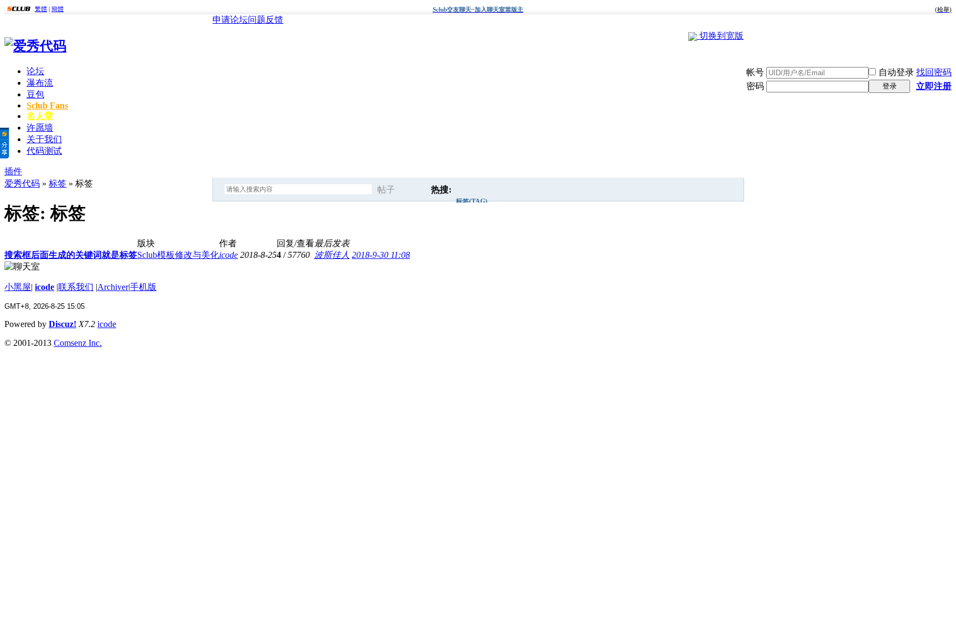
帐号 (755, 72)
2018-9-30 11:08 (381, 255)
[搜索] (416, 190)
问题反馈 (265, 19)
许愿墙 (40, 127)
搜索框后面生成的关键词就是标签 (70, 255)
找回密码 (934, 72)
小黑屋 (17, 287)
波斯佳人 (332, 255)
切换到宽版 (721, 35)
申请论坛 (230, 19)
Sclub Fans (47, 105)
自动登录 (896, 72)
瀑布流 (40, 82)
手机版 (143, 287)
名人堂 (40, 116)
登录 (889, 86)
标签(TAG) (471, 201)
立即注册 (934, 86)
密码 (755, 86)
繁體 (41, 9)
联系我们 (75, 287)
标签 (57, 183)
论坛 (35, 71)
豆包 (35, 94)
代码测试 (44, 151)
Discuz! (62, 324)
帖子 (386, 189)
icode (228, 255)
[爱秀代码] (35, 46)
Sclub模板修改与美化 (178, 255)
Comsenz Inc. (78, 343)
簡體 (57, 9)
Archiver (112, 287)
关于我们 (44, 139)
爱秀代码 (22, 183)
